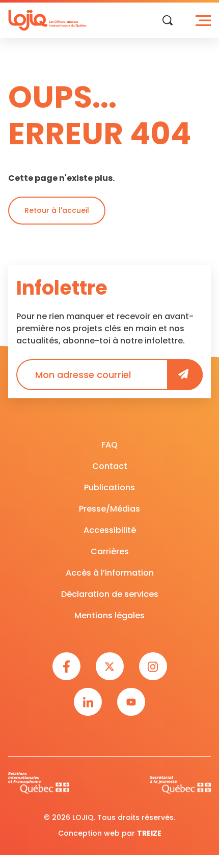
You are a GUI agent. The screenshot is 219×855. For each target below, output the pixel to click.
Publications (109, 487)
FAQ (109, 445)
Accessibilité (110, 530)
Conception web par (109, 833)
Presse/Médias (109, 509)
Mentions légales (109, 615)
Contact (109, 466)
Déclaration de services (109, 594)
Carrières (110, 551)
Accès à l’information (110, 573)
